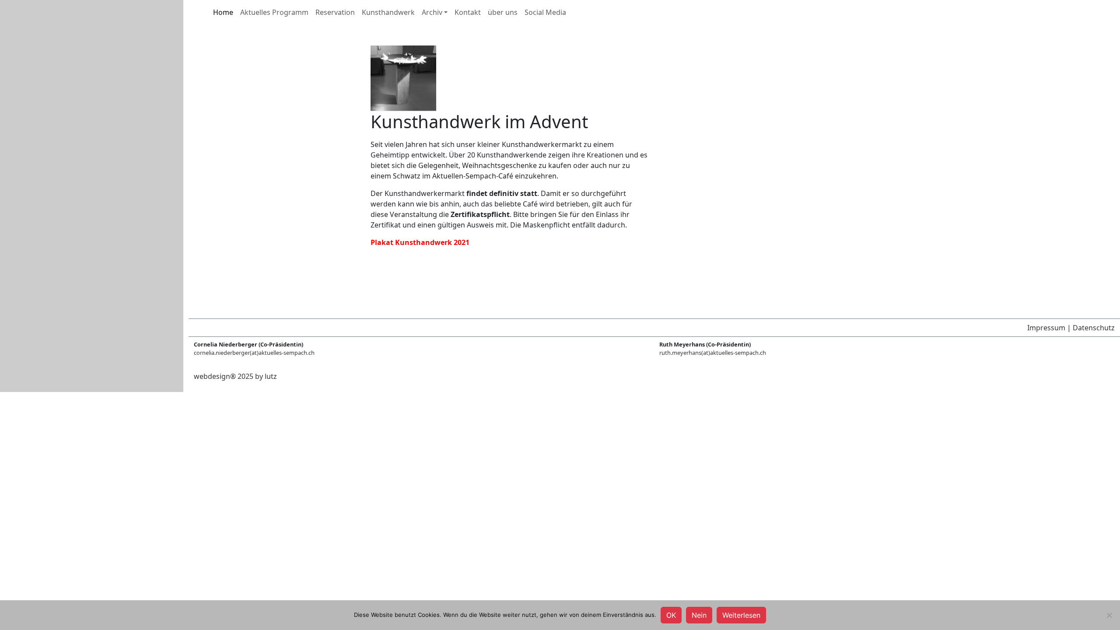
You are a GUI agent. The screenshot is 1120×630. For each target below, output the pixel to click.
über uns (503, 12)
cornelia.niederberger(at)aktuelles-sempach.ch (254, 353)
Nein (699, 615)
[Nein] (1109, 615)
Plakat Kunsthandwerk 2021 (420, 242)
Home (223, 12)
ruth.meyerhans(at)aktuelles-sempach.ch (712, 353)
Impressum (1046, 327)
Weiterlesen (741, 615)
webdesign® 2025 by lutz (235, 376)
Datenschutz (1094, 327)
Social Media (545, 12)
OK (671, 615)
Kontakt (468, 12)
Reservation (335, 12)
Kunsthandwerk (388, 12)
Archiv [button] (432, 12)
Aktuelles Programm (274, 12)
